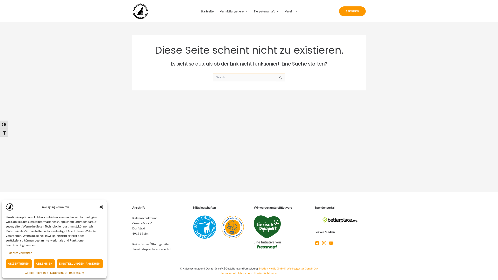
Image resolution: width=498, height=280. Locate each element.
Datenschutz (58, 272)
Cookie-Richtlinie (36, 272)
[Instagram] (324, 243)
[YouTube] (331, 243)
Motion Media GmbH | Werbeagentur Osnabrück (288, 268)
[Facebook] (317, 243)
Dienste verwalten (20, 253)
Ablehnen (44, 263)
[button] (101, 207)
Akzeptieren (19, 263)
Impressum (76, 272)
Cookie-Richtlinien (265, 273)
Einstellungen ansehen (80, 263)
